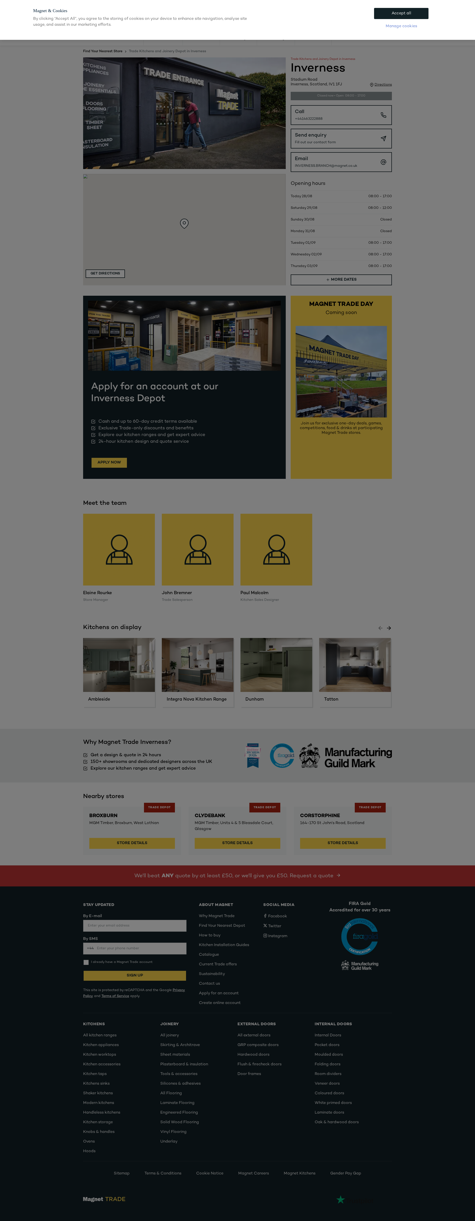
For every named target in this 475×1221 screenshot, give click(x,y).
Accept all (401, 13)
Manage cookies (401, 26)
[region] (237, 20)
